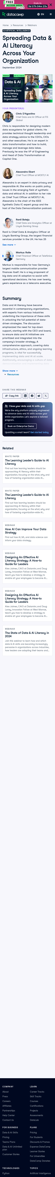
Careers (6, 1101)
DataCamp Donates (40, 1161)
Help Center (8, 1115)
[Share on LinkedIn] (25, 396)
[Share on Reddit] (39, 396)
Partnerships (8, 1110)
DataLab (34, 1120)
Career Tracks (37, 1092)
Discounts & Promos (40, 1142)
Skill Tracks (35, 1096)
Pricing (5, 1137)
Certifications (36, 1106)
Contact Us (8, 1120)
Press (5, 1096)
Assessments (36, 1115)
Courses (34, 1101)
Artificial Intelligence (40, 1173)
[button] (27, 88)
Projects (34, 1110)
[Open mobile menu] (51, 14)
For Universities (37, 1156)
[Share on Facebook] (32, 396)
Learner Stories (37, 1151)
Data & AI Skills (10, 1132)
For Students (36, 1137)
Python (5, 1173)
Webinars (32, 25)
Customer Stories (11, 1154)
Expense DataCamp (40, 1146)
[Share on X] (45, 396)
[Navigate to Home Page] (13, 14)
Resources (18, 25)
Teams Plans (8, 1142)
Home (6, 25)
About (5, 1092)
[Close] (51, 5)
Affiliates (6, 1106)
